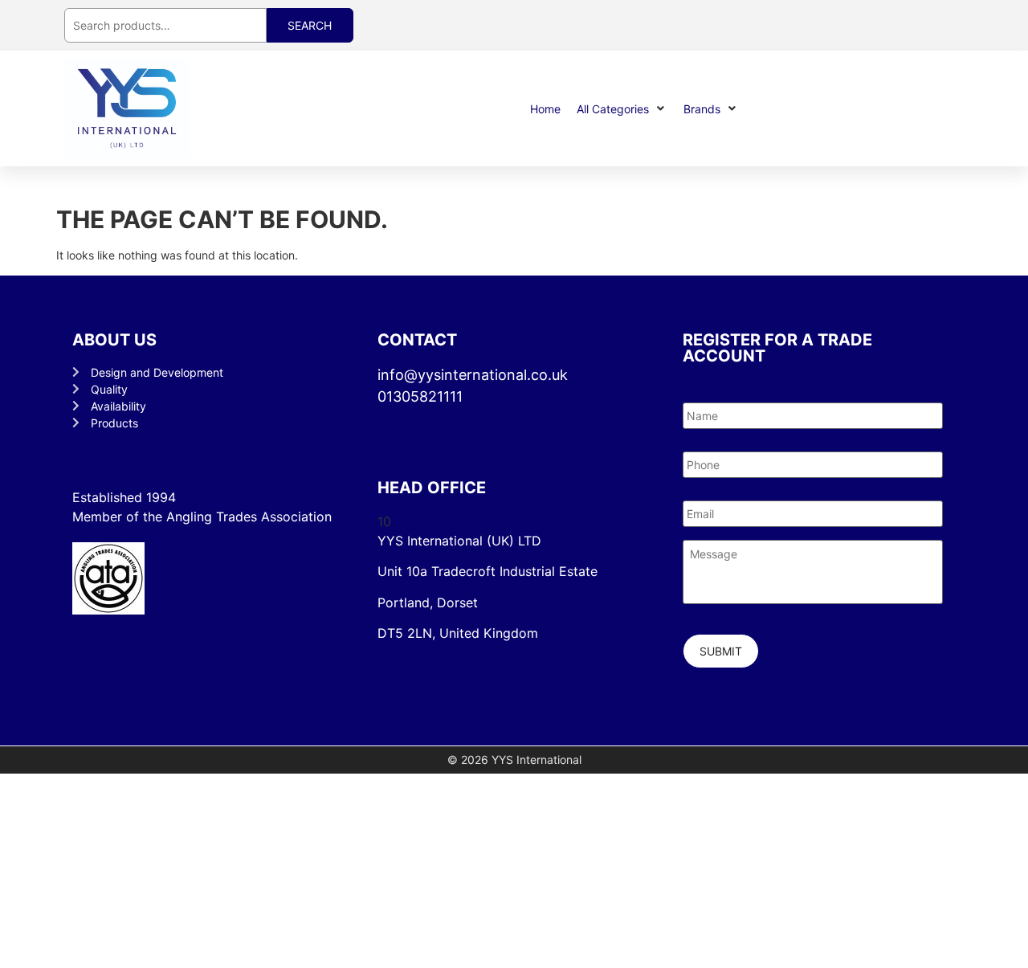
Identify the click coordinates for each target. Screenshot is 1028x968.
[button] (622, 108)
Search (310, 25)
